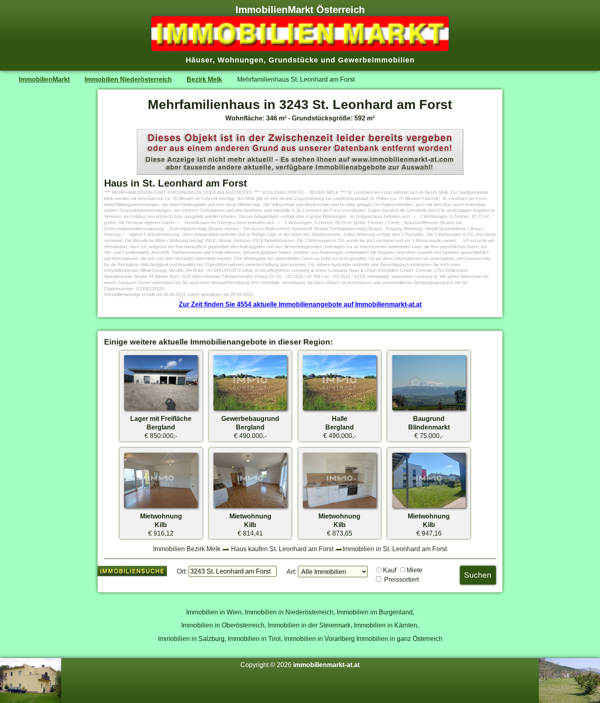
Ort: (182, 571)
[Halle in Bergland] (339, 410)
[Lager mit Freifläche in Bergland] (161, 410)
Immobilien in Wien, (214, 612)
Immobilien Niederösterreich (128, 79)
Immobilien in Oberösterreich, (223, 625)
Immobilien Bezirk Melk (186, 548)
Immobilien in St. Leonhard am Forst (394, 548)
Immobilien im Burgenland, (375, 612)
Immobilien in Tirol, (255, 638)
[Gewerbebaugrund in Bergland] (250, 410)
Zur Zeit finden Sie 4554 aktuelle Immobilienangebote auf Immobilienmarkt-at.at (300, 304)
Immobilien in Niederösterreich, (290, 612)
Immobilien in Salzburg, (192, 638)
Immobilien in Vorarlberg (319, 638)
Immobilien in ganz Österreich (399, 638)
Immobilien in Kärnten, (386, 625)
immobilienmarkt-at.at (326, 664)
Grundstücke (293, 60)
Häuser (199, 60)
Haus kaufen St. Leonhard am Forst (282, 548)
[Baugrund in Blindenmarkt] (429, 410)
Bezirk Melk (204, 79)
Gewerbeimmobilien (376, 60)
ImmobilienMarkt (44, 79)
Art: (291, 571)
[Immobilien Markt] (300, 48)
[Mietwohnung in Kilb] (161, 507)
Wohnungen (241, 60)
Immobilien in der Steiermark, (310, 625)
